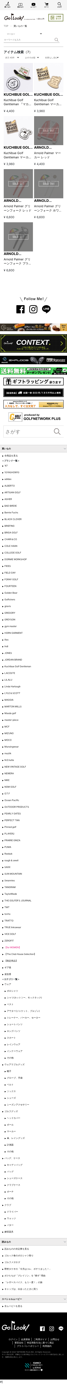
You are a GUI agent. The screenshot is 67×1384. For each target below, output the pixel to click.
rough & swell (11, 860)
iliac (6, 639)
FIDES (7, 566)
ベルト (10, 1084)
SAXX (7, 867)
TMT (6, 907)
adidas (7, 479)
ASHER (8, 499)
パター (10, 1225)
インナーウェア (15, 1051)
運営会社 (19, 1342)
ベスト (10, 1004)
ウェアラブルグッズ (14, 1064)
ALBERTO (9, 485)
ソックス (11, 1091)
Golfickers (9, 599)
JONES (8, 653)
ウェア (7, 984)
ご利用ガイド (40, 1339)
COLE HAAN (10, 546)
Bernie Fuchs (11, 512)
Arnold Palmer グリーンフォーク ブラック (17, 263)
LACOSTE (9, 673)
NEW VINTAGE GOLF (15, 766)
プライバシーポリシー (28, 1346)
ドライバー (12, 1211)
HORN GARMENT (13, 633)
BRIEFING (9, 525)
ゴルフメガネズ (12, 1262)
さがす (59, 7)
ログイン (13, 1339)
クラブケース (13, 1184)
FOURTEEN (10, 586)
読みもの (20, 7)
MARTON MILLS (13, 706)
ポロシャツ (12, 990)
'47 (6, 465)
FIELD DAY (10, 572)
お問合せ (54, 1339)
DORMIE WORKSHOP (15, 559)
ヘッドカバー (13, 1118)
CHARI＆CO (10, 539)
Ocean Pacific (11, 800)
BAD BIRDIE (10, 505)
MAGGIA (8, 699)
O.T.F (7, 793)
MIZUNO (9, 733)
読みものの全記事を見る (16, 1248)
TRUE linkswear (12, 927)
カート (46, 7)
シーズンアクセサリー (18, 1104)
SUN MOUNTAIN (13, 873)
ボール (10, 1124)
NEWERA (9, 773)
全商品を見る (11, 455)
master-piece (11, 719)
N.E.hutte (9, 760)
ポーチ (10, 1191)
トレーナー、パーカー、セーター (23, 1017)
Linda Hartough (12, 686)
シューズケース (15, 1178)
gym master (10, 626)
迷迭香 (7, 974)
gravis (7, 606)
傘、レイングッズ (16, 1138)
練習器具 (8, 1231)
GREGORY (9, 612)
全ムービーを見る (13, 1306)
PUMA (7, 847)
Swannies (9, 880)
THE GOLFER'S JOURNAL (17, 900)
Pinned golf (10, 827)
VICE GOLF (10, 934)
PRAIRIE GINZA (12, 840)
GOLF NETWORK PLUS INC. (23, 1352)
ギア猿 (7, 967)
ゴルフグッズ (11, 1111)
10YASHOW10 (11, 472)
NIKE (6, 780)
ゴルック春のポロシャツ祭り (19, 1255)
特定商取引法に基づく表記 (40, 1342)
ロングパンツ (13, 1031)
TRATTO (8, 920)
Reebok (8, 853)
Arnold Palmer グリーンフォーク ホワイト (48, 210)
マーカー (11, 1131)
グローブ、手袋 (15, 1077)
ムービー (33, 7)
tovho (7, 914)
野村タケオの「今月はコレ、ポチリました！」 (27, 1268)
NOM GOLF (10, 786)
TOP (6, 26)
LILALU (8, 679)
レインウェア (13, 1044)
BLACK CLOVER (13, 519)
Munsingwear (11, 746)
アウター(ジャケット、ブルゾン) (23, 1011)
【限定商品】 (11, 960)
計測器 (10, 1144)
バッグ (10, 1171)
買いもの (7, 7)
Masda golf (10, 713)
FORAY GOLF (11, 579)
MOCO (8, 740)
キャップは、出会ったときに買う (21, 1289)
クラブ (7, 1205)
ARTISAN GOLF (12, 492)
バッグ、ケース (12, 1158)
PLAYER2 (9, 833)
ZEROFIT (9, 940)
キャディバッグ (15, 1164)
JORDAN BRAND (13, 659)
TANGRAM (10, 887)
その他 (10, 1057)
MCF (6, 726)
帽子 (9, 1071)
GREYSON (9, 619)
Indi (6, 646)
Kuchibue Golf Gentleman (17, 666)
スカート (11, 1037)
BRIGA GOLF (11, 532)
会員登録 (25, 1339)
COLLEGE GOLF (12, 552)
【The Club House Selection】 (20, 954)
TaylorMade (10, 893)
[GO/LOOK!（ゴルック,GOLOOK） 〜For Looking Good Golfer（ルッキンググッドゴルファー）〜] (24, 16)
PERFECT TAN (12, 820)
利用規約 (47, 1346)
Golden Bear (10, 592)
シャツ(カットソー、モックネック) (24, 997)
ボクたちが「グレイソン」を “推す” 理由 (24, 1275)
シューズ (11, 1097)
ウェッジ (11, 1218)
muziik (7, 753)
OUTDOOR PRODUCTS (16, 806)
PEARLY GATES (12, 813)
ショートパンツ (15, 1024)
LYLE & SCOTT (12, 693)
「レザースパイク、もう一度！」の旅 (23, 1282)
